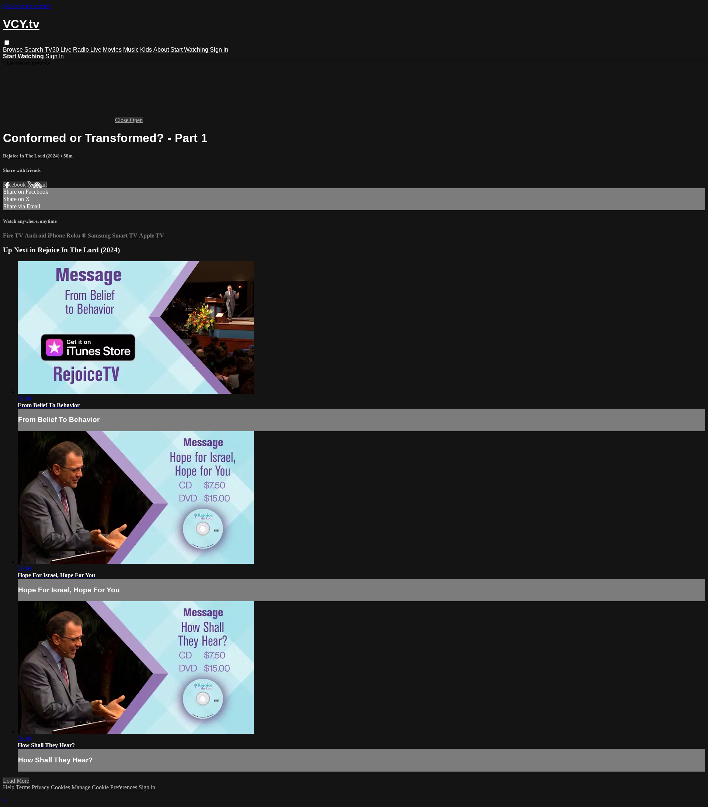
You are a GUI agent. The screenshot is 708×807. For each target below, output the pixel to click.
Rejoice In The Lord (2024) (31, 156)
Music (131, 49)
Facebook (15, 184)
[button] (6, 42)
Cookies (61, 787)
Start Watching (190, 49)
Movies (112, 49)
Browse (13, 49)
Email (40, 184)
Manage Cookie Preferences (105, 787)
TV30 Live (58, 49)
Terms (24, 787)
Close (122, 120)
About (161, 49)
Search (34, 49)
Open (136, 120)
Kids (146, 49)
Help (9, 787)
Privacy (41, 787)
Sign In (54, 56)
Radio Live (87, 49)
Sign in (219, 49)
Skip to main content (27, 6)
